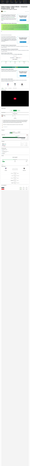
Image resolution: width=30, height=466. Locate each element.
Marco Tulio (4, 11)
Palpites (12, 2)
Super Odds (20, 2)
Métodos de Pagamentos (25, 2)
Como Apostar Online (7, 2)
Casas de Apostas (3, 2)
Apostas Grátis (16, 2)
